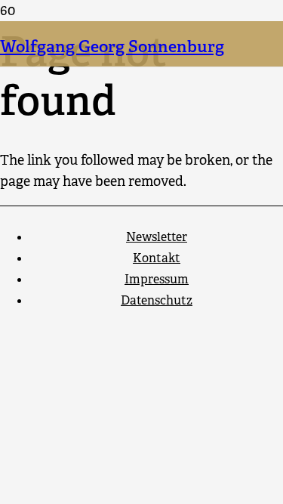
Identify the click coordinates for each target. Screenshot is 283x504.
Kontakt (156, 258)
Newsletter (156, 237)
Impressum (157, 279)
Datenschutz (156, 300)
